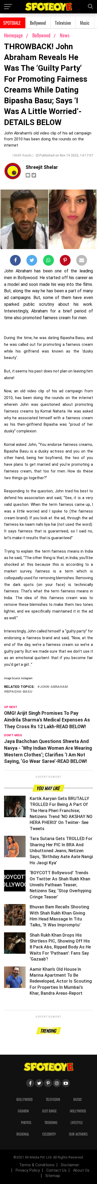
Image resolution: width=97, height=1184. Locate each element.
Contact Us (56, 1170)
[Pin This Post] (65, 261)
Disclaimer (70, 1165)
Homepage (13, 35)
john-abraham (54, 687)
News (65, 35)
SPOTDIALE (12, 23)
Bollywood (38, 23)
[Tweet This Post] (31, 261)
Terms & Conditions (36, 1165)
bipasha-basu (19, 692)
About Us (81, 1170)
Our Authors (78, 1134)
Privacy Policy (28, 1170)
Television (63, 23)
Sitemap (52, 1176)
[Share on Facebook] (15, 261)
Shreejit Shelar (42, 167)
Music (84, 23)
